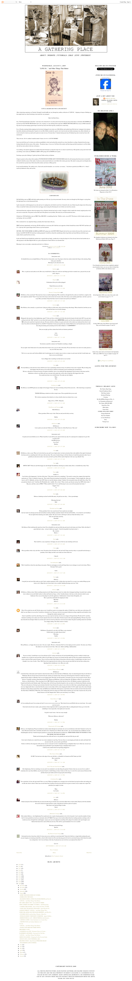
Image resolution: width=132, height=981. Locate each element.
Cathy (54, 548)
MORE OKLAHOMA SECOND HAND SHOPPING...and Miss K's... (35, 912)
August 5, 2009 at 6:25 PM (56, 665)
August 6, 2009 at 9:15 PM (56, 809)
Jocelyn (54, 305)
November (22, 887)
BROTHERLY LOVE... (24, 929)
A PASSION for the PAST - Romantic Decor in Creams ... (32, 931)
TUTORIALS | (62, 55)
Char (54, 450)
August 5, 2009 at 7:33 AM (56, 337)
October (22, 889)
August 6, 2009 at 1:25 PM (56, 775)
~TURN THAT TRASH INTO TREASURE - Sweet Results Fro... (34, 908)
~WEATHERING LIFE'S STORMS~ (28, 942)
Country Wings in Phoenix (54, 669)
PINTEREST (86, 55)
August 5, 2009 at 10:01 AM (56, 558)
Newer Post (19, 852)
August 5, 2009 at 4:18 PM (56, 649)
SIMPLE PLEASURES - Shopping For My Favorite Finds (33, 937)
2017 (19, 868)
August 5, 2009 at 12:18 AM (56, 265)
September (22, 891)
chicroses (54, 653)
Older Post (89, 852)
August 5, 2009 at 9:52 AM (56, 544)
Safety (58, 247)
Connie (54, 316)
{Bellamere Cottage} (54, 813)
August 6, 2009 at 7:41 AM (56, 762)
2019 (19, 864)
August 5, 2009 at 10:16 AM (56, 585)
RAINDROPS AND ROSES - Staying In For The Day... (32, 933)
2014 (19, 874)
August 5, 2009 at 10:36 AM (56, 604)
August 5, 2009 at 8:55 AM (56, 446)
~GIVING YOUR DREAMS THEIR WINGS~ (30, 927)
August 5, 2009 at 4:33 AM (56, 288)
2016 (19, 870)
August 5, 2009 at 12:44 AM (56, 275)
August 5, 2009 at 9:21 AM (56, 520)
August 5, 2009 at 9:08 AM (56, 504)
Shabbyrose (54, 423)
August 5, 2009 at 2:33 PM (56, 624)
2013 (19, 876)
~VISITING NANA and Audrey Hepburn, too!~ (30, 922)
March (21, 952)
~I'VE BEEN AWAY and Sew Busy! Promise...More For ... (33, 914)
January (22, 956)
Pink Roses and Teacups (54, 407)
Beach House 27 (54, 699)
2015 (19, 872)
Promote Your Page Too (105, 90)
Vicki (54, 577)
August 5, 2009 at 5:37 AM (56, 301)
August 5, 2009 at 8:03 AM (56, 361)
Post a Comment (54, 850)
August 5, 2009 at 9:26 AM (56, 535)
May (21, 948)
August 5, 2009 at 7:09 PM (56, 694)
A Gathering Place (106, 77)
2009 (19, 883)
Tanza (54, 472)
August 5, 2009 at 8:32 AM (56, 403)
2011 (19, 880)
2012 (19, 878)
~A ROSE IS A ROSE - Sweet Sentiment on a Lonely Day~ (33, 920)
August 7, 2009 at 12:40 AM (56, 829)
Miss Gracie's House (54, 754)
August (22, 893)
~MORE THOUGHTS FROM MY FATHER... (30, 895)
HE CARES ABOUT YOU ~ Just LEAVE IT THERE (31, 902)
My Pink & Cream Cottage (54, 833)
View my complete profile (109, 104)
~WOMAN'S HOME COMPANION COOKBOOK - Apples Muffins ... (35, 916)
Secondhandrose (55, 562)
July (21, 944)
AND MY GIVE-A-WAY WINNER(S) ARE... (30, 939)
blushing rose (54, 385)
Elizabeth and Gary (54, 508)
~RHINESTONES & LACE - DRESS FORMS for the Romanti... (34, 918)
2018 (19, 866)
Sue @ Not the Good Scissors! (54, 766)
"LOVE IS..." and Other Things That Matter (29, 901)
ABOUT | (43, 55)
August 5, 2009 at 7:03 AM (56, 311)
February (22, 954)
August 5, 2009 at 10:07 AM (56, 573)
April (21, 950)
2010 (19, 881)
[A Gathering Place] (105, 89)
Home (54, 852)
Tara (55, 608)
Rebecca (54, 589)
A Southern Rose (54, 779)
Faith (54, 247)
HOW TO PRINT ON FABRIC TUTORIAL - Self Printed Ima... (34, 904)
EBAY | (72, 55)
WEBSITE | (52, 55)
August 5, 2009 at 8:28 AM (56, 381)
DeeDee (54, 269)
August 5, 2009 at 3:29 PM (56, 638)
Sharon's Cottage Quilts (54, 292)
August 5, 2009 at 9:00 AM (56, 490)
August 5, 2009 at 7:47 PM (56, 722)
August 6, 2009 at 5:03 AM (56, 750)
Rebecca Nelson (110, 98)
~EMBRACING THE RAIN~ (26, 897)
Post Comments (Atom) (57, 856)
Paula (54, 539)
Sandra (54, 628)
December (22, 885)
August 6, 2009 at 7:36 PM (56, 793)
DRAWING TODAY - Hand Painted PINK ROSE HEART (33, 941)
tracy (54, 797)
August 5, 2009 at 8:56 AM (56, 468)
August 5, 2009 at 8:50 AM (56, 419)
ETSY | (78, 55)
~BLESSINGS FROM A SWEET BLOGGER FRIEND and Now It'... (35, 899)
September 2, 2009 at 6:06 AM (56, 846)
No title (21, 923)
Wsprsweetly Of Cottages (54, 726)
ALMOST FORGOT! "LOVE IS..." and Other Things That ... (33, 910)
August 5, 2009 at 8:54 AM (56, 430)
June (54, 365)
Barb (54, 494)
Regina (55, 280)
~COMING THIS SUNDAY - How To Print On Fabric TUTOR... (34, 906)
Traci (54, 463)
